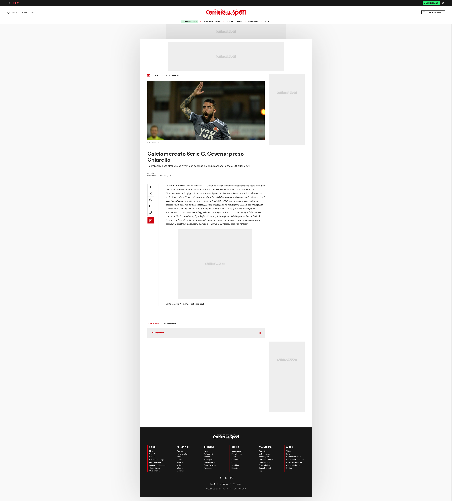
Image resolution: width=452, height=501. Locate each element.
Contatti (262, 451)
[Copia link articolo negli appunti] (150, 212)
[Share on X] (150, 193)
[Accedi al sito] (443, 3)
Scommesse (254, 22)
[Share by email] (150, 206)
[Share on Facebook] (150, 187)
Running (180, 462)
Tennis (240, 22)
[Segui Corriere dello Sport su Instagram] (231, 477)
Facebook (214, 484)
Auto (206, 451)
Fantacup (208, 468)
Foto (288, 454)
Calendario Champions (295, 459)
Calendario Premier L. (294, 465)
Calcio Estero (154, 468)
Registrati (236, 468)
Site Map (235, 465)
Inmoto (207, 457)
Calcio (229, 22)
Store (234, 457)
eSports (180, 468)
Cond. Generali (265, 468)
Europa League (155, 462)
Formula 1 (180, 451)
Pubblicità (236, 459)
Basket (179, 457)
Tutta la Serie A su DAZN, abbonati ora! (185, 303)
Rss (233, 462)
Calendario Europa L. (294, 462)
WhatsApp (237, 484)
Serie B (152, 457)
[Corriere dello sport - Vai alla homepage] (226, 12)
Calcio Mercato (172, 75)
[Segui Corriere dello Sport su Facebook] (220, 477)
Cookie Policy (264, 462)
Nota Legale (264, 457)
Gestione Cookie (266, 459)
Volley (179, 465)
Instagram (224, 484)
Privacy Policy (264, 465)
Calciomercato (155, 471)
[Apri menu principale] (8, 3)
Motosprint (208, 459)
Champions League (157, 459)
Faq (260, 471)
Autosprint (208, 454)
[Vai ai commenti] (150, 220)
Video (288, 451)
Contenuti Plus (190, 21)
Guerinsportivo (210, 462)
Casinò (267, 22)
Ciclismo (180, 471)
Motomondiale (182, 454)
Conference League (157, 465)
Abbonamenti (237, 451)
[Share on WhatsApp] (150, 200)
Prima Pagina (237, 454)
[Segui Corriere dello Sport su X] (226, 477)
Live (17, 2)
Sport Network (210, 465)
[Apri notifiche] (8, 12)
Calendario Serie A (212, 22)
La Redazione (264, 454)
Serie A (152, 454)
